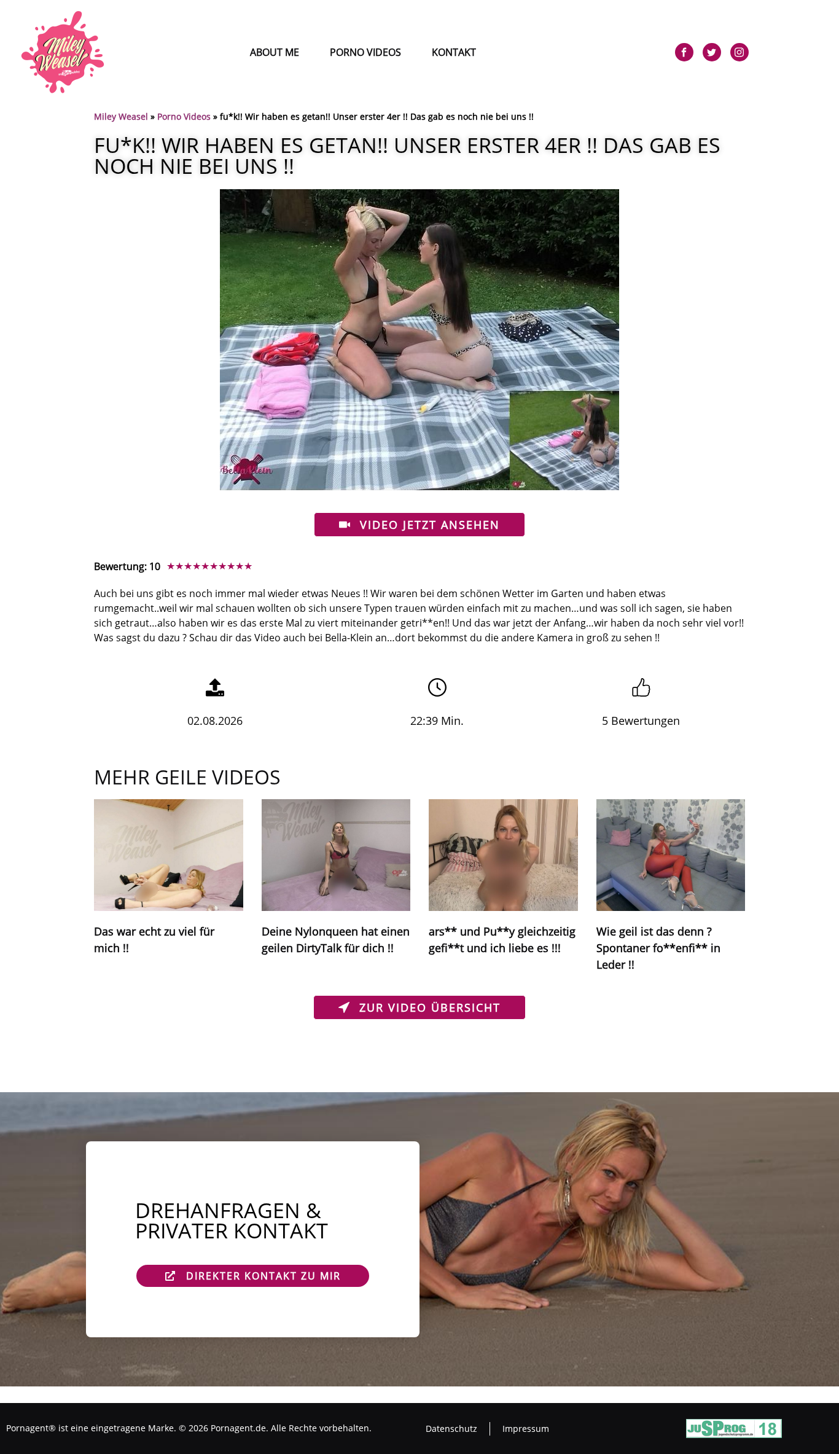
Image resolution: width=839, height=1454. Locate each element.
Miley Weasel (121, 116)
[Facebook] (684, 52)
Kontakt (454, 52)
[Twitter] (712, 52)
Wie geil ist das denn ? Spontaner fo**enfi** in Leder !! (658, 948)
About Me (274, 52)
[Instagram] (739, 52)
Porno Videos (365, 52)
